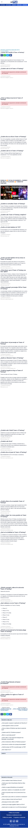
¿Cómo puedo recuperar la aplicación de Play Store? (14, 723)
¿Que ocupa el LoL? (6, 749)
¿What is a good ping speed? (8, 735)
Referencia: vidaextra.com (5, 638)
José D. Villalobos (5, 51)
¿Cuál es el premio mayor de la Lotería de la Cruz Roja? (13, 793)
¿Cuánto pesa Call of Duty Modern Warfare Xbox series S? (13, 783)
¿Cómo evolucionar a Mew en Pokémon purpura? (13, 741)
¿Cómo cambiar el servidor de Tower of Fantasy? (20, 709)
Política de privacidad (14, 812)
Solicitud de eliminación (6, 65)
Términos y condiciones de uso (14, 815)
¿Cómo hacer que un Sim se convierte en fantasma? (14, 796)
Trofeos (25, 5)
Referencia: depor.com (5, 148)
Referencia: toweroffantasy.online (7, 530)
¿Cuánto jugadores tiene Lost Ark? (10, 725)
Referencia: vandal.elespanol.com (7, 299)
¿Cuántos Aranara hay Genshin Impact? (6, 709)
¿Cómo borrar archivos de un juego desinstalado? (13, 744)
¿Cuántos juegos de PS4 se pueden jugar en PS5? (13, 747)
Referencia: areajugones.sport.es (7, 77)
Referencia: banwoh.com (5, 66)
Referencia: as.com (4, 212)
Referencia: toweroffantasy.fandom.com (8, 368)
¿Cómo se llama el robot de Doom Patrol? (11, 799)
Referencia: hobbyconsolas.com (7, 268)
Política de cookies (7, 817)
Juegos (14, 5)
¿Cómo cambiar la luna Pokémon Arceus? (11, 780)
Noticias (8, 5)
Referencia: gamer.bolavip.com (6, 450)
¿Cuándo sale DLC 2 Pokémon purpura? (11, 732)
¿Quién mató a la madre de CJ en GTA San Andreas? (14, 807)
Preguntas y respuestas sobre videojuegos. (10, 49)
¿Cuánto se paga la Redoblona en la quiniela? (12, 787)
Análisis (19, 5)
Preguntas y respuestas (19, 817)
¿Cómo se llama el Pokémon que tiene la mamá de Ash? (13, 729)
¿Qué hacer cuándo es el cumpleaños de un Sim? (13, 790)
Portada (3, 5)
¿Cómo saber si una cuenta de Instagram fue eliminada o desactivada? (12, 738)
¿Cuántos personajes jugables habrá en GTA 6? (13, 804)
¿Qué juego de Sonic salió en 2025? (10, 802)
